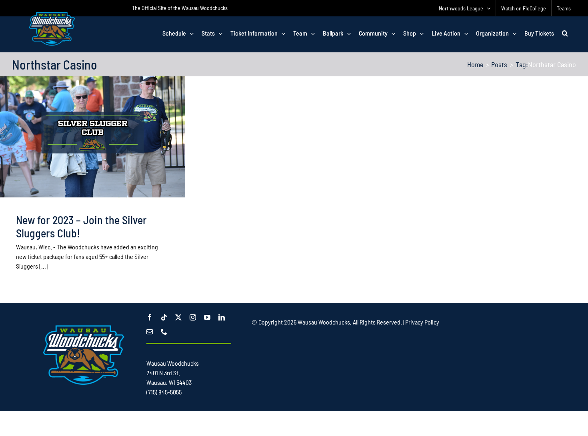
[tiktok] (164, 317)
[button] (565, 33)
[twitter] (178, 317)
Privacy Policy (422, 322)
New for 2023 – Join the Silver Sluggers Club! (81, 226)
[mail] (149, 331)
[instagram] (193, 317)
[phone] (164, 331)
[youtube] (207, 317)
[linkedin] (221, 317)
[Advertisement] (397, 351)
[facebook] (149, 317)
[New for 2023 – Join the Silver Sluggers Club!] (92, 136)
